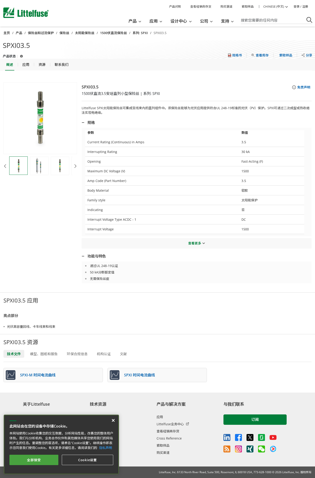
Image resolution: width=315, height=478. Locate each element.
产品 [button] (132, 21)
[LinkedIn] (226, 437)
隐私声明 (105, 448)
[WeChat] (261, 449)
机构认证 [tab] (104, 354)
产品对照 (175, 6)
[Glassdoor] (261, 437)
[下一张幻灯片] (75, 166)
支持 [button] (225, 21)
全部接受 (34, 460)
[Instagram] (238, 449)
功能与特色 (96, 256)
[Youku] (273, 449)
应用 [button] (153, 21)
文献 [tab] (123, 354)
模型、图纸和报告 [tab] (44, 354)
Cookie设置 (87, 460)
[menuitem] (136, 20)
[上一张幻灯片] (5, 166)
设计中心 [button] (178, 21)
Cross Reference (169, 438)
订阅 (255, 419)
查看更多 (194, 243)
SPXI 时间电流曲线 (139, 375)
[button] (40, 118)
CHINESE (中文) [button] (273, 6)
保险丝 (64, 33)
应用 (160, 417)
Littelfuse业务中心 (170, 424)
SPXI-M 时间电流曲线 (38, 375)
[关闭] (113, 420)
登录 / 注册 (301, 6)
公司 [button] (204, 21)
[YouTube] (273, 437)
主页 (6, 33)
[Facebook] (238, 437)
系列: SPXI (140, 33)
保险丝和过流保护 (41, 33)
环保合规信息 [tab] (77, 354)
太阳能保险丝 (84, 33)
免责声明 (303, 87)
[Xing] (250, 449)
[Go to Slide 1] (18, 165)
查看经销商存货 (200, 6)
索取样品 (248, 6)
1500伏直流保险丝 (113, 33)
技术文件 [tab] (14, 354)
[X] (250, 437)
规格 (91, 122)
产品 (19, 33)
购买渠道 (226, 6)
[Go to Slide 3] (60, 166)
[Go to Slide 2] (39, 166)
